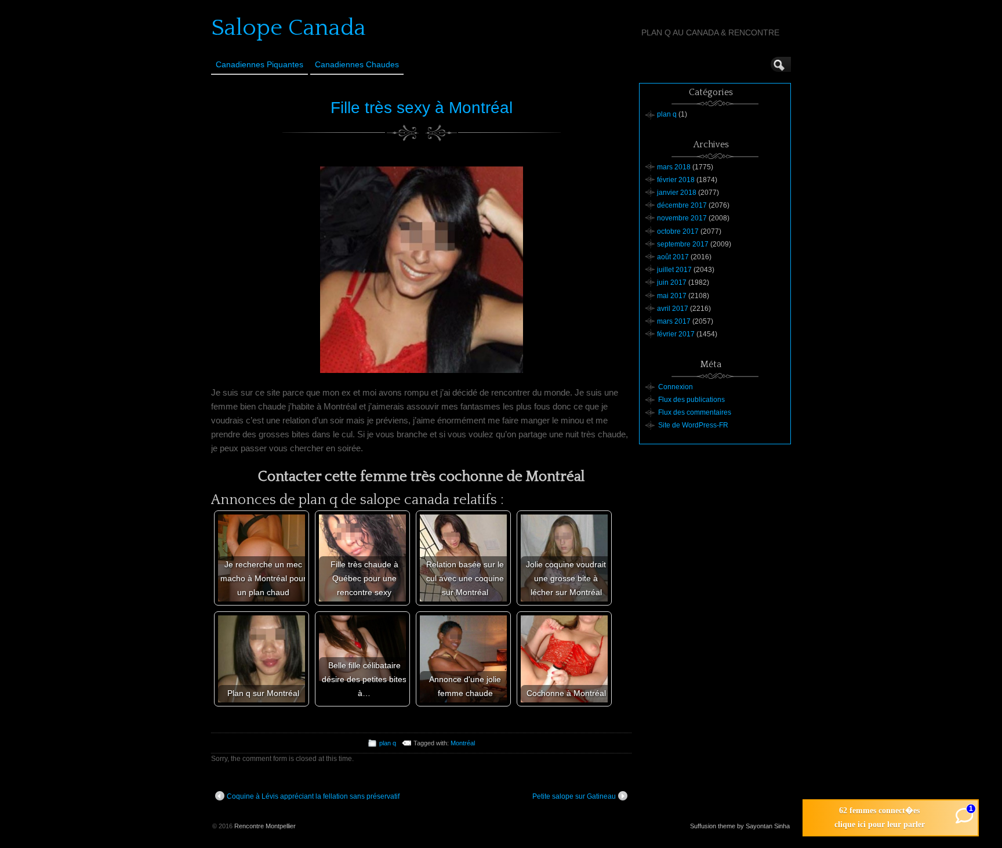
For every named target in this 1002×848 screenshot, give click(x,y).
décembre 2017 (682, 205)
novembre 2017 (682, 218)
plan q (387, 743)
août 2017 (673, 257)
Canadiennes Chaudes (357, 64)
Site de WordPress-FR (693, 425)
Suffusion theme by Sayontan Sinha (740, 825)
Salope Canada (288, 28)
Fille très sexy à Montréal (422, 108)
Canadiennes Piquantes (259, 64)
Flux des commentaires (694, 412)
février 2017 (676, 334)
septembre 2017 (683, 244)
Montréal (463, 743)
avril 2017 (672, 309)
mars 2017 (674, 321)
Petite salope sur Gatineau (574, 796)
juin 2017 (672, 282)
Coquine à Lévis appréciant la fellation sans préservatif (313, 796)
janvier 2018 (676, 193)
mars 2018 (674, 167)
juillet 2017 (674, 270)
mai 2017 (672, 296)
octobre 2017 (678, 231)
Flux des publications (691, 400)
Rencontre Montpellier (265, 825)
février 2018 (676, 180)
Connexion (675, 387)
